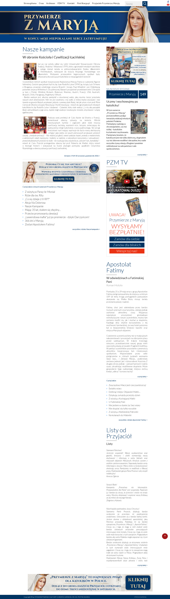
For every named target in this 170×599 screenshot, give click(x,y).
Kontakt (71, 3)
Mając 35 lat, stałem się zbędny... (43, 209)
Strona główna (30, 3)
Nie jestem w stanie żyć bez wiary (124, 405)
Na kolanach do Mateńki (120, 415)
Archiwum (50, 3)
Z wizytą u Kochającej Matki (122, 398)
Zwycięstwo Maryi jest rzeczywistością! (127, 385)
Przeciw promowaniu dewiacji (41, 213)
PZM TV (61, 3)
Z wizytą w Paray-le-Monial (40, 191)
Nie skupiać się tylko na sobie (122, 408)
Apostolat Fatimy (118, 267)
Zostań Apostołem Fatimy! (40, 224)
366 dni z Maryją (34, 220)
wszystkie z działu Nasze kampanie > (86, 229)
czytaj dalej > (142, 155)
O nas (41, 3)
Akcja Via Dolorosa (35, 202)
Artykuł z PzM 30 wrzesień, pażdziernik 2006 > (82, 156)
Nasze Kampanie (34, 206)
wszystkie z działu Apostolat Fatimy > (133, 420)
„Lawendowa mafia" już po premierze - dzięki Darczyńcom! (57, 217)
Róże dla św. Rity (34, 195)
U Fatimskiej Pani (117, 402)
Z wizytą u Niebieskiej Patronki (123, 412)
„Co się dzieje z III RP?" (37, 199)
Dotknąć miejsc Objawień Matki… (124, 392)
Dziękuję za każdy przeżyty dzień (124, 395)
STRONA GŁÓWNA (140, 597)
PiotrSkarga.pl (83, 3)
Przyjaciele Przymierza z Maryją (106, 3)
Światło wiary (115, 388)
